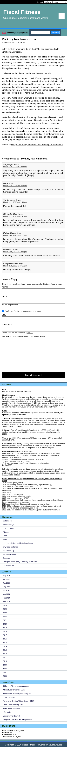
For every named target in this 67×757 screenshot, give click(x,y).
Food (5, 536)
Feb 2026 (6, 598)
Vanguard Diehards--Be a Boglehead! (17, 720)
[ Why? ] (30, 333)
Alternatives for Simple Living (14, 690)
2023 (5, 613)
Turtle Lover (9, 200)
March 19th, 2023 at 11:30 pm (15, 252)
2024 (5, 609)
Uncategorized (8, 565)
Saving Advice (55, 745)
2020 (5, 624)
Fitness (6, 532)
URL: (4, 315)
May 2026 (7, 587)
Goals (5, 539)
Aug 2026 (6, 575)
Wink (5, 183)
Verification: (7, 324)
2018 (5, 631)
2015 (5, 643)
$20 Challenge (8, 524)
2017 (5, 635)
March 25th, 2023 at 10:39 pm (15, 266)
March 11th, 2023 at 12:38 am (15, 167)
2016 (5, 639)
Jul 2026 (6, 579)
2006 (5, 676)
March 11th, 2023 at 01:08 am (15, 186)
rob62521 (7, 249)
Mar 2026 (6, 594)
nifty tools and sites (10, 547)
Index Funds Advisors (11, 708)
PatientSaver (9, 233)
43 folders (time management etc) (16, 686)
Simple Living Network (11, 716)
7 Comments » (56, 144)
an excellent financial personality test (17, 694)
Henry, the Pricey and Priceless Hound (18, 543)
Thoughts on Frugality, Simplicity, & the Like (20, 562)
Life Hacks (7, 712)
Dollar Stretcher (9, 697)
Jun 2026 (6, 583)
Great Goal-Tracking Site (13, 705)
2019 (5, 628)
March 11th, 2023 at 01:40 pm (15, 202)
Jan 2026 (6, 602)
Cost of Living (8, 528)
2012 (5, 654)
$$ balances (7, 521)
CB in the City (10, 214)
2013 (5, 650)
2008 (5, 669)
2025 (5, 605)
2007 (5, 672)
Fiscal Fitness (28, 745)
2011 (5, 657)
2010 (5, 661)
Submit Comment (33, 375)
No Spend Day (8, 551)
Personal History (9, 554)
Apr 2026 (6, 590)
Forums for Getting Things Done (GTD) (18, 701)
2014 (5, 646)
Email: (5, 296)
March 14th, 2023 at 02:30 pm (15, 235)
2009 (5, 665)
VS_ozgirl (8, 164)
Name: (5, 287)
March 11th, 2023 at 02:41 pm (15, 216)
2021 (5, 620)
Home (4, 33)
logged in (19, 284)
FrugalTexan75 (10, 263)
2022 (5, 616)
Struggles (6, 558)
